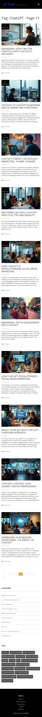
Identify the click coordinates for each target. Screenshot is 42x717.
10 (16, 574)
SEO (4, 627)
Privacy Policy (21, 704)
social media (20, 656)
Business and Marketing (10, 631)
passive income (7, 681)
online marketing (28, 652)
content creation (32, 656)
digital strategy (20, 669)
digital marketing (16, 652)
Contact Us (21, 709)
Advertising (6, 622)
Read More (6, 73)
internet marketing (23, 665)
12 (24, 574)
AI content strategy (22, 673)
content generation (33, 669)
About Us (21, 699)
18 (3, 577)
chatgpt (4, 660)
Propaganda (6, 636)
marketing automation (25, 677)
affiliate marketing (8, 656)
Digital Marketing (8, 595)
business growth (7, 669)
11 (20, 574)
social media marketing (29, 660)
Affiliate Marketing (8, 613)
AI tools (12, 660)
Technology (6, 604)
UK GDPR (21, 706)
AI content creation (8, 665)
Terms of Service (21, 701)
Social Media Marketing (10, 600)
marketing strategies (8, 677)
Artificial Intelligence (9, 609)
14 (33, 574)
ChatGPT (5, 652)
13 (28, 574)
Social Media (6, 618)
